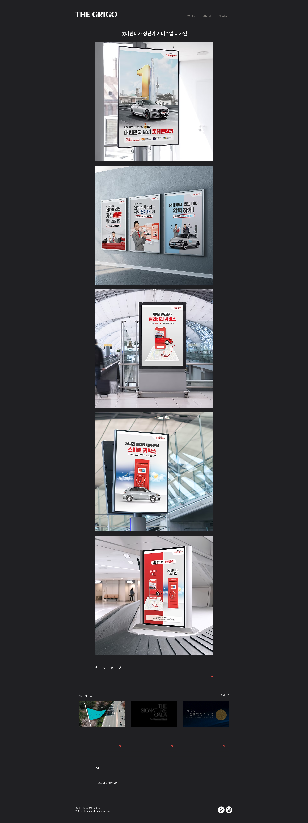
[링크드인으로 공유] (111, 667)
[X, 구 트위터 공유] (104, 667)
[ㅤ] (102, 714)
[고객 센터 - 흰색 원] (221, 809)
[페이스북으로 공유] (96, 667)
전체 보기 (225, 695)
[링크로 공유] (119, 667)
